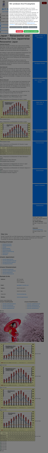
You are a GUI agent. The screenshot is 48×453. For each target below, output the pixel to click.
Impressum (25, 27)
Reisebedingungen (33, 27)
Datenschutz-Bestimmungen (16, 27)
